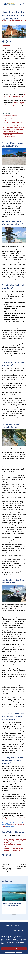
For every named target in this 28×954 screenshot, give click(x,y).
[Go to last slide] (4, 899)
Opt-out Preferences (10, 952)
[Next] (24, 899)
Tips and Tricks (22, 20)
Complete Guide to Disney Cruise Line (15, 839)
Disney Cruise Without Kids (12, 850)
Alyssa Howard (6, 45)
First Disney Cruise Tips (11, 843)
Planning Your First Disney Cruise (14, 841)
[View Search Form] (23, 4)
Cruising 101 (14, 20)
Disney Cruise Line (6, 20)
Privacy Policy (19, 952)
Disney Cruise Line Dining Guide (13, 848)
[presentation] (14, 892)
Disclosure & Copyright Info (14, 928)
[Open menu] (20, 4)
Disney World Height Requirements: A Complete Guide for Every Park (6, 867)
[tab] (11, 914)
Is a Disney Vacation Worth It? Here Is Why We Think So (20, 866)
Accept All (14, 949)
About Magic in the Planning (14, 925)
